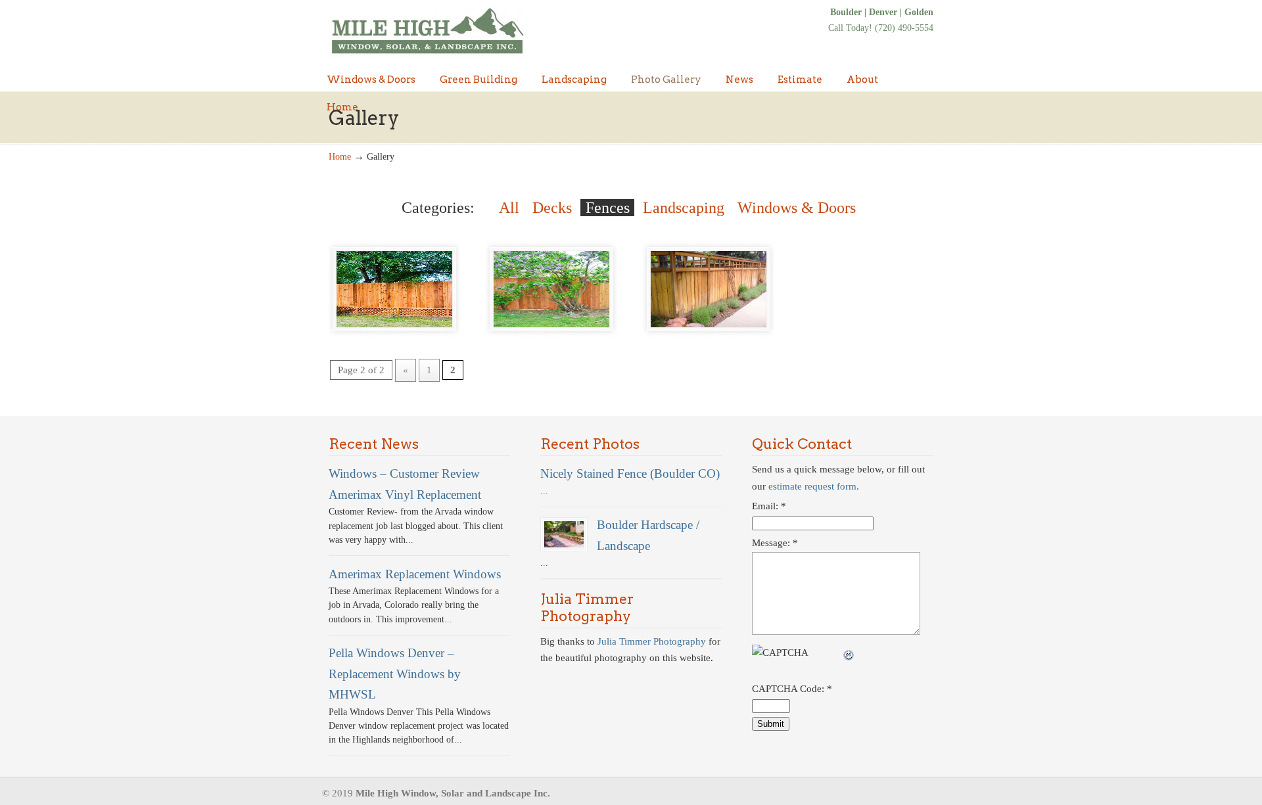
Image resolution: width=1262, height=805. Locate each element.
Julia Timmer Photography (651, 641)
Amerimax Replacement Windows (415, 574)
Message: (775, 543)
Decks (552, 207)
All (509, 207)
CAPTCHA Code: (792, 688)
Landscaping (683, 207)
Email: (769, 506)
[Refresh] (849, 652)
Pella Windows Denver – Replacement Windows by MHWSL (395, 673)
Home (340, 157)
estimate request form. (813, 486)
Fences (608, 207)
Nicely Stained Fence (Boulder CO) (630, 473)
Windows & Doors (796, 207)
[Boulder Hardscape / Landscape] (564, 534)
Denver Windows (427, 31)
